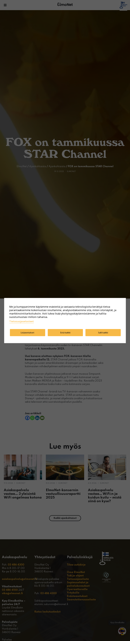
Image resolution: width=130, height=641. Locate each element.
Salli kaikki (103, 332)
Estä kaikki (65, 332)
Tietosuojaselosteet (21, 321)
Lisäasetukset (27, 332)
